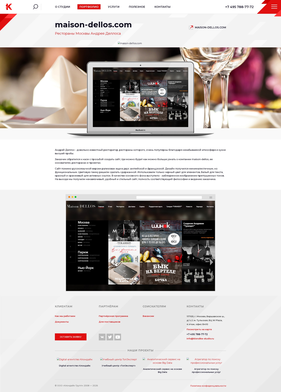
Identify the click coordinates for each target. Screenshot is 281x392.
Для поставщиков (109, 321)
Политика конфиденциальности (208, 386)
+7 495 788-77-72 (239, 7)
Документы (62, 321)
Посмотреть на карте (199, 329)
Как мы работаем (65, 316)
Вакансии (148, 316)
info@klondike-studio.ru (200, 338)
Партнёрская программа (113, 316)
